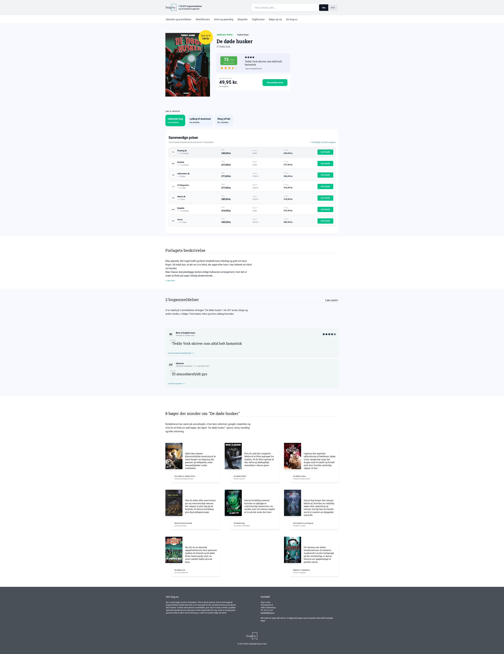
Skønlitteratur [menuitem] (203, 19)
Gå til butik (325, 152)
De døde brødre (240, 476)
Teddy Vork (224, 46)
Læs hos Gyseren (175, 384)
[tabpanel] (252, 181)
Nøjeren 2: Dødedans (301, 570)
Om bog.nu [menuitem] (291, 19)
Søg (323, 8)
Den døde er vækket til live (184, 476)
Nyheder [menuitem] (178, 19)
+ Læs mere (170, 280)
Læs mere (332, 300)
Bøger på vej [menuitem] (275, 19)
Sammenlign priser (275, 82)
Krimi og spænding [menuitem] (223, 19)
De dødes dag (239, 523)
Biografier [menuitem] (243, 19)
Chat (333, 8)
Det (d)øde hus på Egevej (303, 523)
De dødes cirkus (299, 476)
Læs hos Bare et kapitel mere (179, 353)
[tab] (175, 120)
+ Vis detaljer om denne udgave (322, 142)
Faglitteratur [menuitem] (258, 19)
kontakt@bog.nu (267, 613)
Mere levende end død (183, 523)
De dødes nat (179, 570)
